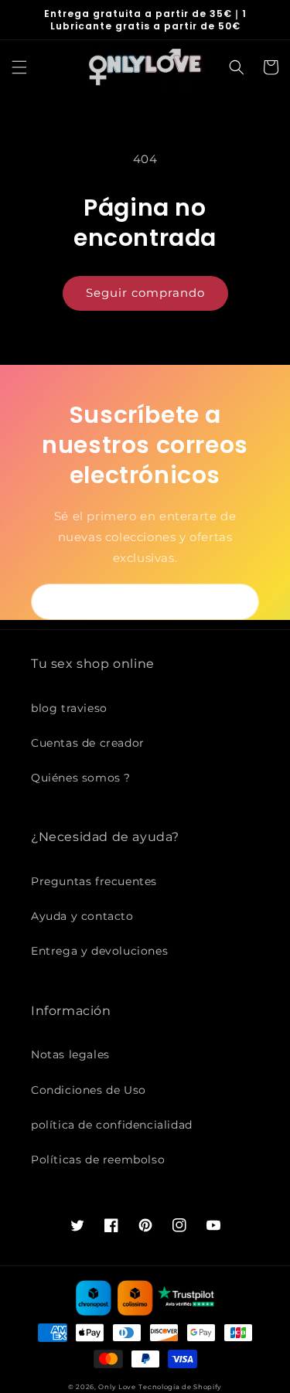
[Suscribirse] (241, 602)
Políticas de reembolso (98, 1160)
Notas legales (70, 1054)
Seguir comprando (145, 292)
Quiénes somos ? (81, 778)
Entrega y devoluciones (99, 951)
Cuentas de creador (88, 743)
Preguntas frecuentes (94, 881)
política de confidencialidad (112, 1125)
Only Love (116, 1387)
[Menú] (19, 67)
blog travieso (69, 708)
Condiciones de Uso (88, 1090)
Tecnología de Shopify (180, 1387)
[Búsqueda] (237, 67)
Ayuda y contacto (82, 916)
